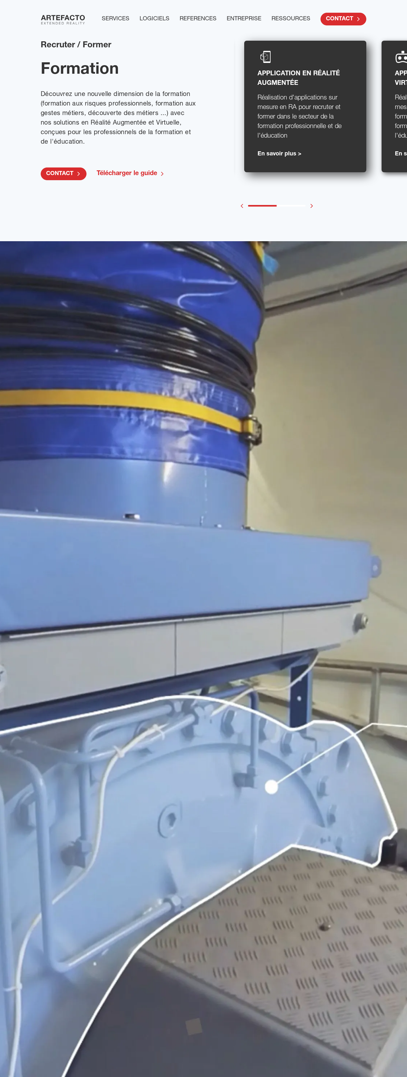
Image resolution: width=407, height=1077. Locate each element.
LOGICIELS (154, 19)
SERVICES (115, 19)
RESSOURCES (291, 19)
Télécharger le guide (127, 174)
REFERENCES (198, 19)
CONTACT (339, 19)
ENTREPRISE (244, 19)
